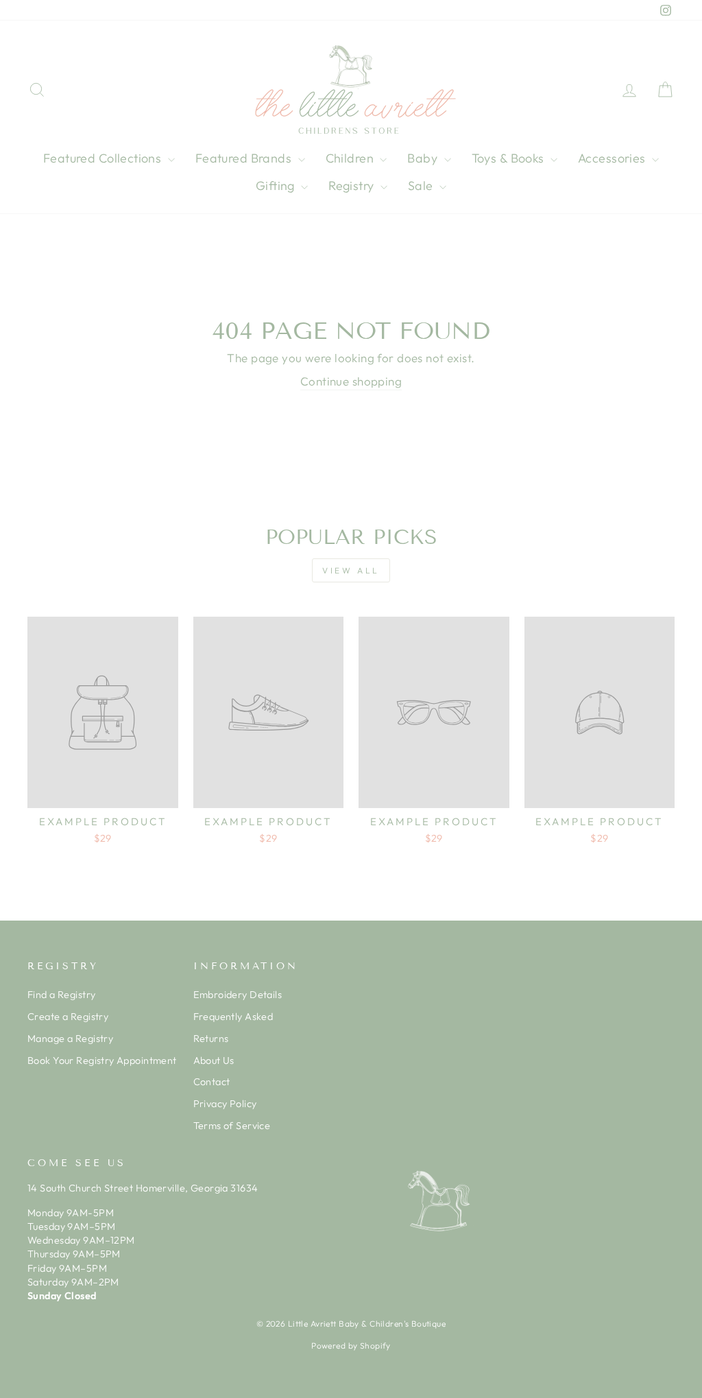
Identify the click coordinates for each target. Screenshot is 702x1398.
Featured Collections (104, 158)
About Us (213, 1060)
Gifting (277, 185)
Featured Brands (245, 158)
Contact (211, 1082)
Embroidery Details (237, 994)
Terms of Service (232, 1125)
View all (351, 570)
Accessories (613, 158)
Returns (211, 1038)
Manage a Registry (70, 1038)
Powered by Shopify (351, 1345)
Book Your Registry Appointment (102, 1060)
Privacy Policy (225, 1104)
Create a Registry (67, 1016)
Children (351, 158)
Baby (423, 158)
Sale (422, 185)
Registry (352, 185)
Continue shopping (351, 381)
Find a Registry (61, 994)
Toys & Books (510, 158)
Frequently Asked (233, 1016)
